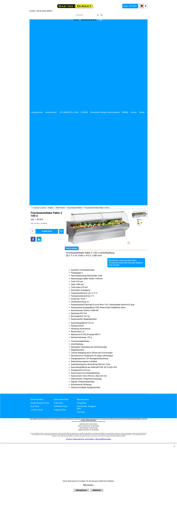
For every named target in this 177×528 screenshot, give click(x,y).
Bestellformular (103, 439)
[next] (101, 20)
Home (69, 439)
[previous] (99, 20)
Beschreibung (71, 248)
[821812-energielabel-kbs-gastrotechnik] (139, 224)
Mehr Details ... (88, 485)
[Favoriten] (61, 231)
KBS (32, 219)
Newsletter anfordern (84, 439)
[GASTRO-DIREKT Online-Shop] (75, 8)
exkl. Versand (35, 223)
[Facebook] (33, 239)
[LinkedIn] (39, 239)
